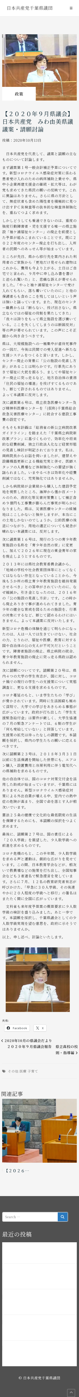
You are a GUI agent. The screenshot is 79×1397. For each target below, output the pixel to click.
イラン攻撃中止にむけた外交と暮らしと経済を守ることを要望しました (38, 1356)
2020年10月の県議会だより (28, 1040)
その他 (13, 1071)
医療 (23, 1071)
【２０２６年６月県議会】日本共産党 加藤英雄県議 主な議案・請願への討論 (38, 1253)
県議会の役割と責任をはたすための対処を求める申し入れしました (38, 1330)
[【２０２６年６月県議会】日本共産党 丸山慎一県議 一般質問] (39, 1131)
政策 (19, 94)
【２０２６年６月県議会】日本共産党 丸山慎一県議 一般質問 (38, 1304)
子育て (33, 1071)
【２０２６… (16, 1170)
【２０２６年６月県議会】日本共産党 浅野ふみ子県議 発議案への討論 (38, 1279)
